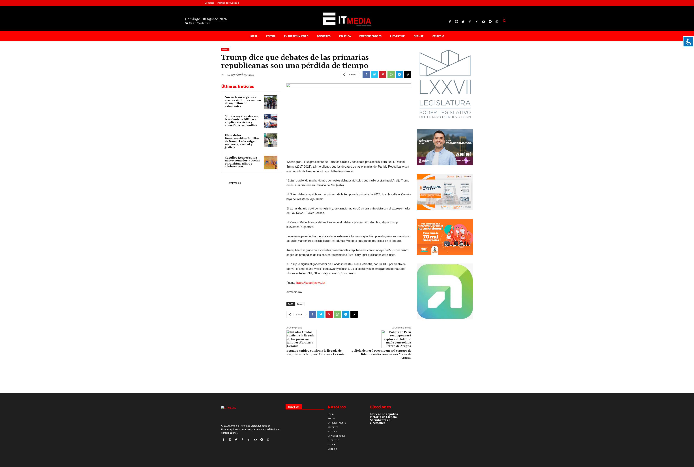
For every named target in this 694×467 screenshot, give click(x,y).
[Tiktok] (476, 21)
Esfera (225, 49)
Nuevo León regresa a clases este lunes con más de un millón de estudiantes (243, 102)
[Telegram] (490, 21)
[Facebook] (449, 21)
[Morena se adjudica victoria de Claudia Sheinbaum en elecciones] (405, 416)
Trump (300, 304)
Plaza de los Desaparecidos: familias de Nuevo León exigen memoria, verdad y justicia (242, 141)
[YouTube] (483, 21)
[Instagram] (456, 21)
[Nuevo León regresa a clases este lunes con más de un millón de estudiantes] (270, 102)
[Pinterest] (470, 21)
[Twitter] (463, 21)
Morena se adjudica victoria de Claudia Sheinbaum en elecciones (384, 418)
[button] (504, 21)
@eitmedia (234, 183)
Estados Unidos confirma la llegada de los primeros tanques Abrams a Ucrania (315, 352)
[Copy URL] (407, 74)
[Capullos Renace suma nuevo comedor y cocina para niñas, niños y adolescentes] (270, 162)
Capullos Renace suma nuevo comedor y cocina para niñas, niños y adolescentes (242, 162)
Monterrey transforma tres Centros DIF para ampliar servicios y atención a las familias (241, 121)
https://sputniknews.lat (310, 282)
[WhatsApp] (391, 74)
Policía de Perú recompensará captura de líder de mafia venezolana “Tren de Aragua (381, 354)
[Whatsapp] (496, 21)
